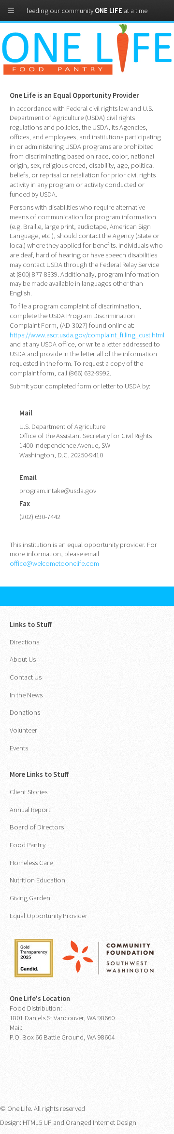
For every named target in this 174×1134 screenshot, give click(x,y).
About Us (23, 659)
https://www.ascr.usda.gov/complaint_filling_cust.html (87, 335)
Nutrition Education (37, 880)
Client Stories (28, 791)
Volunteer (23, 730)
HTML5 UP (37, 1122)
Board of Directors (37, 827)
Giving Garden (30, 898)
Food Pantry (27, 844)
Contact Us (26, 677)
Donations (25, 712)
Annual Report (30, 809)
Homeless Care (31, 862)
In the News (26, 695)
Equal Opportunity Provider (48, 915)
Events (19, 748)
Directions (24, 642)
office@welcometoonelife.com (54, 563)
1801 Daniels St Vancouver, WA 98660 (62, 1018)
